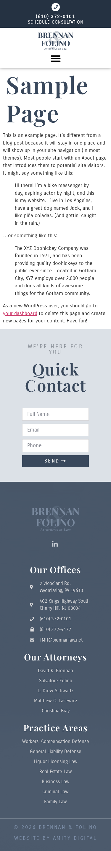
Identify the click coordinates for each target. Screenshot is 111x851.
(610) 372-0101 (55, 16)
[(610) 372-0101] (56, 7)
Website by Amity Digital (55, 838)
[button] (56, 58)
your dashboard (20, 313)
